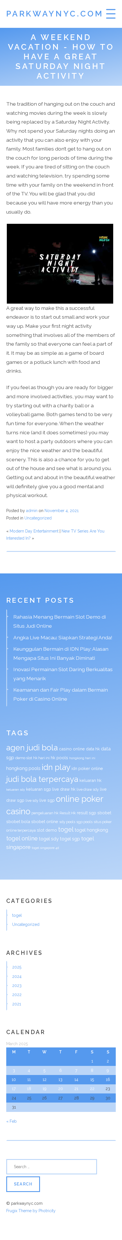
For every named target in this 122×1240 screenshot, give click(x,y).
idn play (56, 767)
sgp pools (84, 822)
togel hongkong (91, 830)
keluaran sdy (15, 789)
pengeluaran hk (44, 813)
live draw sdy (88, 789)
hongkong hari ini (82, 758)
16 (108, 1079)
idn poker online (87, 768)
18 (29, 1088)
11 (29, 1079)
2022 (17, 994)
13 (60, 1079)
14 (76, 1079)
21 (76, 1088)
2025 (16, 967)
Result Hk (68, 813)
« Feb (11, 1121)
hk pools (59, 757)
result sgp (86, 812)
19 (45, 1088)
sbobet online (44, 821)
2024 (17, 976)
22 (92, 1088)
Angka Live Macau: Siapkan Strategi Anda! (62, 637)
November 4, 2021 (62, 510)
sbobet (104, 812)
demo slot (23, 758)
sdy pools (67, 822)
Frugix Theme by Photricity (31, 1210)
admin (31, 510)
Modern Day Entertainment (34, 531)
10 (14, 1079)
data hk (93, 748)
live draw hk (63, 789)
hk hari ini (41, 758)
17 (14, 1088)
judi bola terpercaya (42, 779)
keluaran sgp (38, 789)
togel (65, 829)
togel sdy (49, 839)
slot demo (47, 830)
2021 (16, 1004)
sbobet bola (18, 821)
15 (92, 1079)
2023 (17, 985)
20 (60, 1088)
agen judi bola (32, 747)
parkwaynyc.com (55, 13)
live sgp (47, 800)
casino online (72, 748)
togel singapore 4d (45, 847)
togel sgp (70, 839)
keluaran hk (90, 780)
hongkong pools (23, 768)
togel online (22, 838)
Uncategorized (38, 518)
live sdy (32, 800)
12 (45, 1079)
